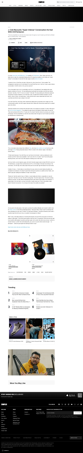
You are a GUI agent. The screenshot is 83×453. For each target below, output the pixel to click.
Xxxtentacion (20, 272)
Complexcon (4, 428)
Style (2, 412)
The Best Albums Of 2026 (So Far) (50, 341)
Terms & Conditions (5, 437)
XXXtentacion (36, 75)
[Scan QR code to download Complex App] (80, 395)
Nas (30, 148)
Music (9, 27)
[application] (31, 59)
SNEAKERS (20, 5)
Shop (14, 412)
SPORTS (31, 5)
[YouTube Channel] (71, 404)
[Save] (30, 236)
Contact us (26, 414)
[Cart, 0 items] (81, 2)
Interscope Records (13, 266)
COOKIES (61, 437)
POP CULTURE (39, 5)
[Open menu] (2, 2)
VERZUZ (58, 5)
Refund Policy (16, 420)
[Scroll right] (54, 329)
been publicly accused (41, 148)
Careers (26, 412)
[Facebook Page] (59, 404)
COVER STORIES (51, 5)
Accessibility (47, 437)
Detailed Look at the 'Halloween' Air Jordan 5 (44, 307)
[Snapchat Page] (74, 404)
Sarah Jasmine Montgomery (17, 279)
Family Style (4, 430)
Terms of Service (74, 417)
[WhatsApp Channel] (65, 404)
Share (26, 42)
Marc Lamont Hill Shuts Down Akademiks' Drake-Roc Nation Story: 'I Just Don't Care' (21, 301)
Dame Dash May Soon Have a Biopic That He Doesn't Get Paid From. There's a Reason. (45, 301)
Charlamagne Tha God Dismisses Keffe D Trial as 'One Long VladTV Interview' (45, 293)
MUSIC (26, 5)
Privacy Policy (66, 417)
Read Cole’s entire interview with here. (19, 227)
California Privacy (27, 437)
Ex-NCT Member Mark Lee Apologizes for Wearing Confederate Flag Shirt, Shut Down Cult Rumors (21, 307)
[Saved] (77, 2)
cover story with (16, 75)
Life (2, 422)
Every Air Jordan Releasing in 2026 (16, 341)
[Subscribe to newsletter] (78, 412)
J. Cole (26, 75)
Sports (2, 420)
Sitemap (54, 437)
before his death (38, 78)
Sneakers (3, 416)
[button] (31, 59)
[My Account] (79, 2)
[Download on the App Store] (70, 395)
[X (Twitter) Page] (62, 404)
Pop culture (4, 418)
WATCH (64, 5)
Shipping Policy (16, 418)
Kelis (14, 149)
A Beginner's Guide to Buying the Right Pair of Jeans (34, 342)
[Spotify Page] (81, 404)
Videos (29, 272)
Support (15, 416)
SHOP (10, 5)
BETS (45, 5)
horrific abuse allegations (15, 110)
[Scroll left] (9, 329)
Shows (2, 426)
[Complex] (41, 2)
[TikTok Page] (78, 404)
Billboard (22, 75)
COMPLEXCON (71, 5)
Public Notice (38, 437)
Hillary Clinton (13, 209)
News (34, 272)
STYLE (14, 5)
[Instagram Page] (68, 404)
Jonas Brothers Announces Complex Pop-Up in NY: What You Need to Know (21, 293)
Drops (14, 414)
